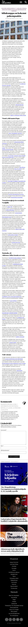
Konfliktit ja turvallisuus (14, 572)
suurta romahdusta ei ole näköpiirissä (14, 358)
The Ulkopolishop (14, 615)
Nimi (2, 445)
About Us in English (14, 609)
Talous (14, 576)
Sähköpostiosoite (5, 450)
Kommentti (4, 430)
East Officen (22, 167)
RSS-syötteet (14, 611)
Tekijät (14, 599)
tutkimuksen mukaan (13, 234)
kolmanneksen (18, 212)
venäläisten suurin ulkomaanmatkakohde (11, 296)
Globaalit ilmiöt (14, 574)
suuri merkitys (13, 300)
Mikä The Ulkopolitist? (14, 595)
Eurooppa (14, 568)
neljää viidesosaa (10, 209)
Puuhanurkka (14, 588)
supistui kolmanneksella (7, 149)
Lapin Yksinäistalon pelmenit (15, 133)
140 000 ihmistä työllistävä (15, 258)
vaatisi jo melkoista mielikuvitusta (18, 115)
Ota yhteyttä (14, 597)
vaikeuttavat (19, 370)
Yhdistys (14, 601)
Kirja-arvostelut (14, 586)
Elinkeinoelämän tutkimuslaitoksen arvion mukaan (14, 363)
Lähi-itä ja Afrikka (14, 564)
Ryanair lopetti (12, 342)
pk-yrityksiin (11, 155)
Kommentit (14, 582)
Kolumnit (14, 584)
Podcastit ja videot (14, 578)
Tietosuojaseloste (14, 607)
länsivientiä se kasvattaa (16, 197)
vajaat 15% (9, 206)
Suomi (14, 570)
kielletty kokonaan (20, 336)
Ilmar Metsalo (10, 18)
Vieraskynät (14, 603)
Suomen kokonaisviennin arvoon (16, 194)
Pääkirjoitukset (14, 580)
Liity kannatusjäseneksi (14, 613)
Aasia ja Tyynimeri (14, 562)
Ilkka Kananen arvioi (6, 217)
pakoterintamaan (20, 104)
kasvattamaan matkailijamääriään (9, 312)
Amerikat (14, 566)
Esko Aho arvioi (18, 168)
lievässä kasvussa (16, 242)
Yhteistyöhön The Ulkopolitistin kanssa (14, 605)
